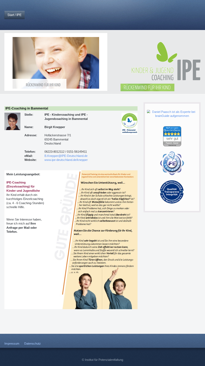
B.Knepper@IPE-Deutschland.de (65, 155)
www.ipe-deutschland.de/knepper (66, 159)
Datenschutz (32, 343)
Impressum (11, 343)
